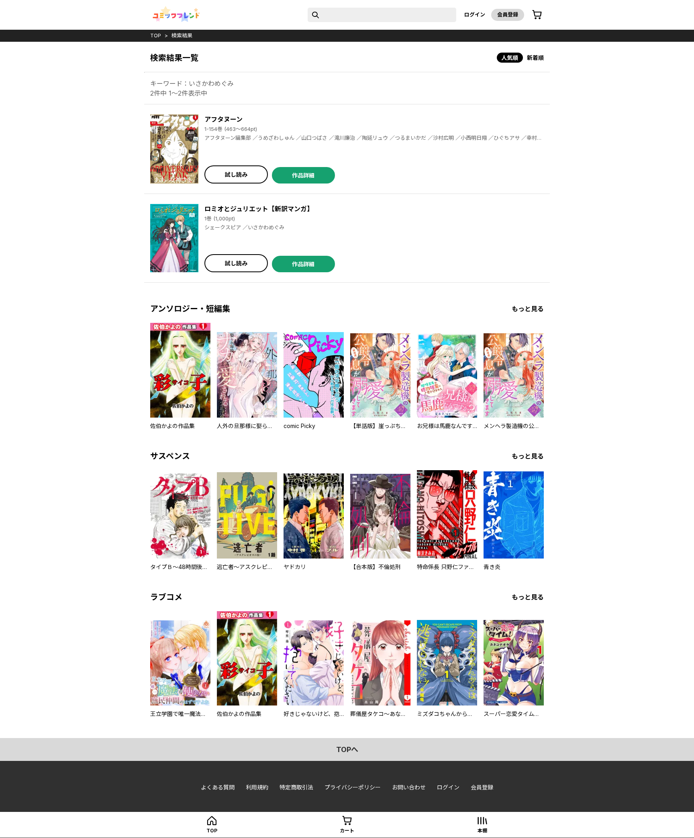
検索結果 (181, 35)
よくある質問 (218, 787)
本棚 (482, 831)
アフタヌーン (223, 119)
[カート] (537, 15)
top (155, 35)
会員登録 (507, 14)
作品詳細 (303, 175)
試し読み (236, 174)
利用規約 (257, 787)
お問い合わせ (409, 787)
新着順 (535, 57)
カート (347, 831)
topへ (347, 749)
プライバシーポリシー (353, 787)
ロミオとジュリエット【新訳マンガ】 (258, 209)
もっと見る (528, 309)
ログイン (474, 14)
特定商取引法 (296, 787)
